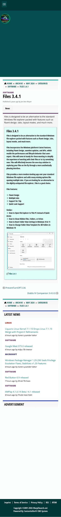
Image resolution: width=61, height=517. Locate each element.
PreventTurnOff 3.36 (16, 287)
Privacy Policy (37, 502)
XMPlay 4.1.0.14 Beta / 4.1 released (22, 391)
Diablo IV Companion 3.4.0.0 (41, 293)
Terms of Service (21, 502)
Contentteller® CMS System (36, 511)
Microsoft (11, 354)
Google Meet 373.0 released (18, 346)
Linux (8, 322)
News (7, 108)
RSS (47, 502)
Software (8, 92)
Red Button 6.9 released (17, 377)
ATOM (54, 502)
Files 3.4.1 (12, 96)
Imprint (7, 502)
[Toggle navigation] (4, 4)
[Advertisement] (30, 42)
